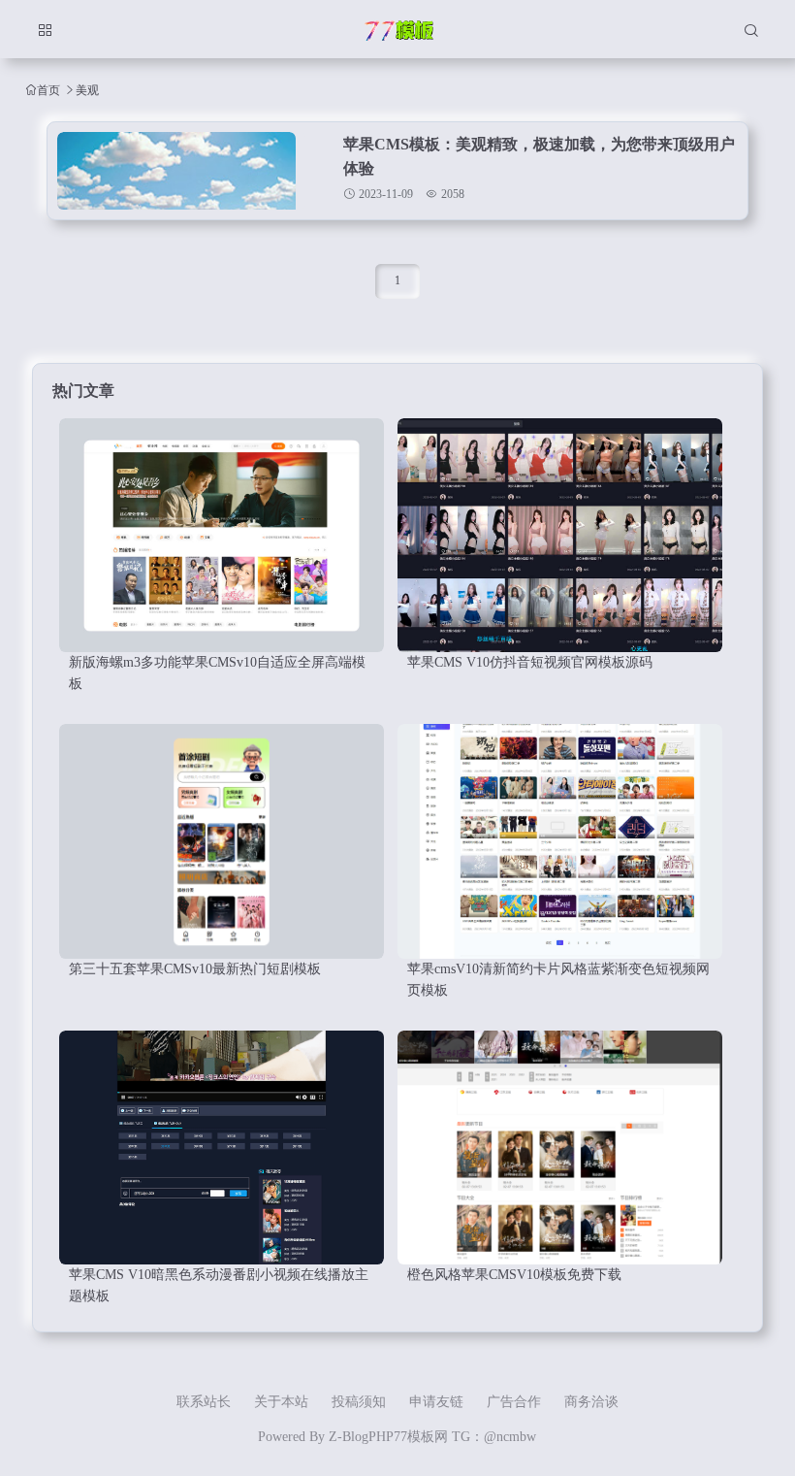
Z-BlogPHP (361, 1436)
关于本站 (281, 1401)
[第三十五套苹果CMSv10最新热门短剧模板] (221, 841)
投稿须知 (359, 1401)
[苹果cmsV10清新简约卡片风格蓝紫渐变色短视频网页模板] (560, 841)
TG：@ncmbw (494, 1436)
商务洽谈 (591, 1401)
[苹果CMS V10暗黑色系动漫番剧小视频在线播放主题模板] (221, 1147)
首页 (48, 89)
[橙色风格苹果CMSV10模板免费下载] (560, 1147)
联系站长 (203, 1401)
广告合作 (514, 1401)
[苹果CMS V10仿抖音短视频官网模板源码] (560, 535)
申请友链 (436, 1401)
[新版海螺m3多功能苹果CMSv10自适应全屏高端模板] (221, 535)
